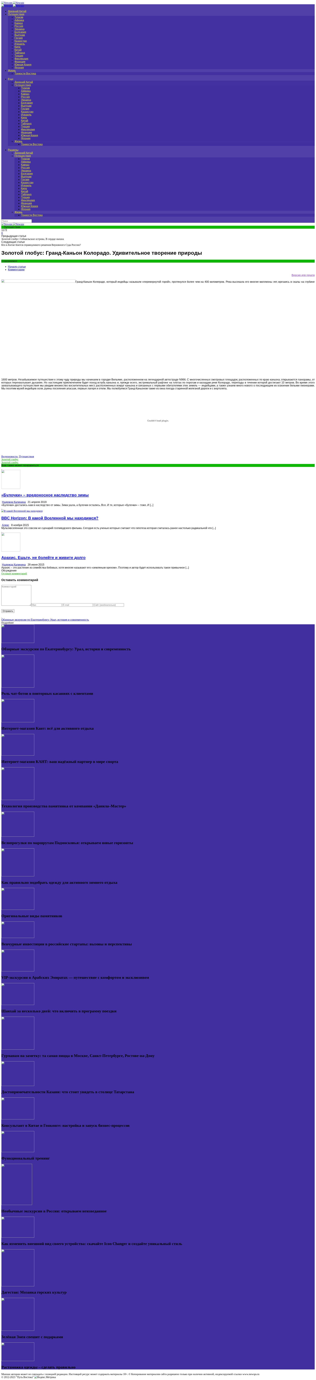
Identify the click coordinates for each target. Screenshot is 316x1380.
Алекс (5, 525)
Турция (18, 55)
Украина (19, 29)
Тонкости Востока (25, 73)
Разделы (13, 150)
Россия (18, 26)
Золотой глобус (9, 459)
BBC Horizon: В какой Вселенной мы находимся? (49, 518)
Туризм (18, 17)
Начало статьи (17, 266)
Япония (19, 67)
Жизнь (12, 70)
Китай (18, 49)
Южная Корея (22, 64)
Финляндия (21, 58)
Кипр (17, 46)
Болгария (20, 32)
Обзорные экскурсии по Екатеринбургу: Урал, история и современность (45, 619)
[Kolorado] (38, 281)
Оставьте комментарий (14, 573)
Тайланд (19, 52)
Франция (19, 61)
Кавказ (18, 23)
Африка (19, 20)
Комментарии (16, 269)
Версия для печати (303, 275)
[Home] (12, 5)
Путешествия (16, 14)
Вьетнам (19, 35)
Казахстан (20, 41)
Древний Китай (17, 11)
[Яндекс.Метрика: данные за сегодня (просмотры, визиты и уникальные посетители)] (45, 1377)
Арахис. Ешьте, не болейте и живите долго (43, 557)
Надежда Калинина (14, 502)
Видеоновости (9, 456)
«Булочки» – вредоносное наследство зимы (45, 495)
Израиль (19, 43)
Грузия (18, 38)
